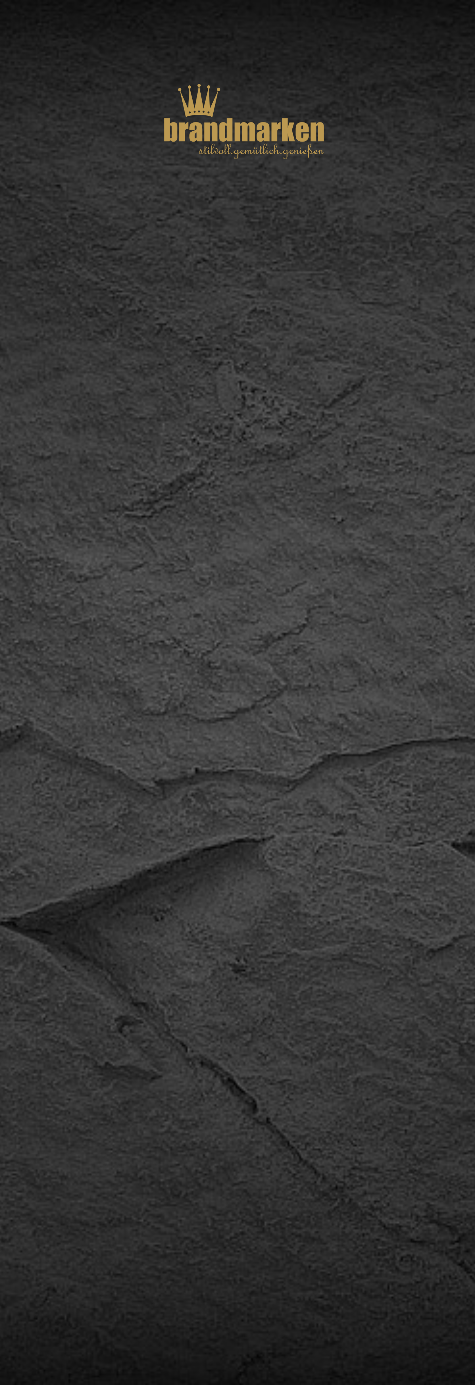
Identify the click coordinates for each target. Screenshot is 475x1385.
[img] (237, 692)
